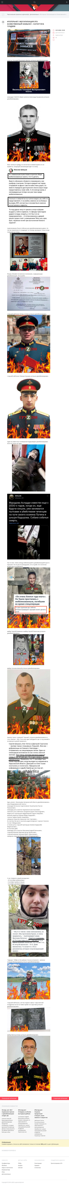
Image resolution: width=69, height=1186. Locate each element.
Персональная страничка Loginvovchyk (18, 14)
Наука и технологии (7, 1167)
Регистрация (38, 1163)
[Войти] (67, 2)
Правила (36, 1165)
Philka (19, 1163)
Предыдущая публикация (9, 1098)
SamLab (20, 1167)
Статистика (37, 1167)
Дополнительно (34, 14)
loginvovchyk (59, 35)
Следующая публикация (60, 1098)
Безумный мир (6, 1170)
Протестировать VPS (56, 1163)
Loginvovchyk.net (19, 1182)
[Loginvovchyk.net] (34, 7)
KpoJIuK (20, 1165)
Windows (4, 1165)
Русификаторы (6, 1163)
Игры (3, 1172)
